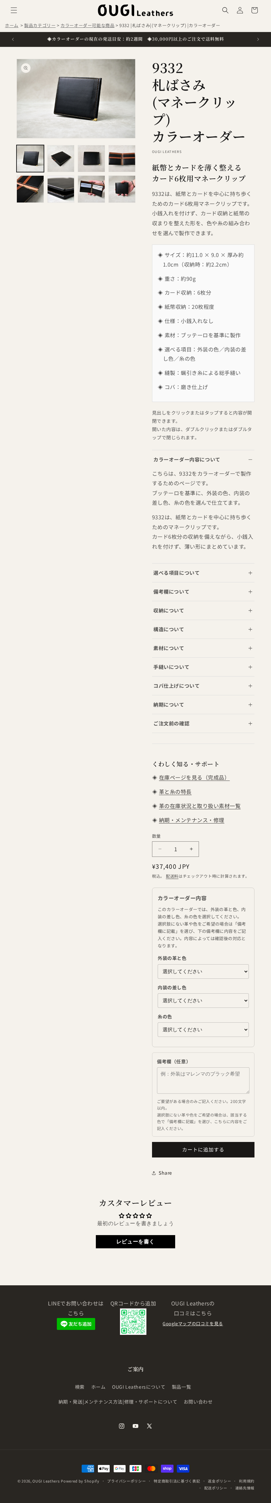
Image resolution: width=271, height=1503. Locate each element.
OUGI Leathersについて (138, 1386)
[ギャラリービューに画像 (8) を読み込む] (122, 189)
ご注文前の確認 (171, 723)
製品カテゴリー (40, 25)
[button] (14, 10)
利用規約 (246, 1481)
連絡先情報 (245, 1487)
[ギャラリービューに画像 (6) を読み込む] (61, 189)
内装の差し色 (172, 987)
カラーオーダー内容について (186, 459)
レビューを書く (135, 1241)
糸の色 (165, 1016)
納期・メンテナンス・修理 (191, 820)
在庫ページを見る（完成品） (194, 777)
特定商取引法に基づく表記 (177, 1481)
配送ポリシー (215, 1487)
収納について (168, 610)
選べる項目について (176, 572)
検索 (80, 1386)
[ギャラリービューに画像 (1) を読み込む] (30, 158)
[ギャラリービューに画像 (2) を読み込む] (61, 158)
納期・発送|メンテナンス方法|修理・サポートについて (117, 1401)
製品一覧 (181, 1386)
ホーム (12, 25)
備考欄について (171, 591)
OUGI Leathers (45, 1481)
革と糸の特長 (175, 791)
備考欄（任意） (174, 1061)
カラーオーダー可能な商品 (87, 25)
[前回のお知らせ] (13, 39)
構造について (168, 629)
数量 (156, 836)
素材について (168, 647)
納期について (168, 704)
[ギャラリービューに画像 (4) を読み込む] (122, 158)
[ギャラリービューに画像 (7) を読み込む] (91, 189)
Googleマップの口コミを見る (193, 1323)
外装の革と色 (172, 958)
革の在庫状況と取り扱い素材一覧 (200, 806)
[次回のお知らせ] (258, 39)
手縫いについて (171, 666)
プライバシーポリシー (126, 1481)
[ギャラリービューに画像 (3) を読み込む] (91, 158)
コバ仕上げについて (176, 685)
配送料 (172, 876)
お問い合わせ (198, 1401)
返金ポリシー (219, 1481)
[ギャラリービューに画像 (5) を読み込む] (30, 189)
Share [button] (165, 1172)
